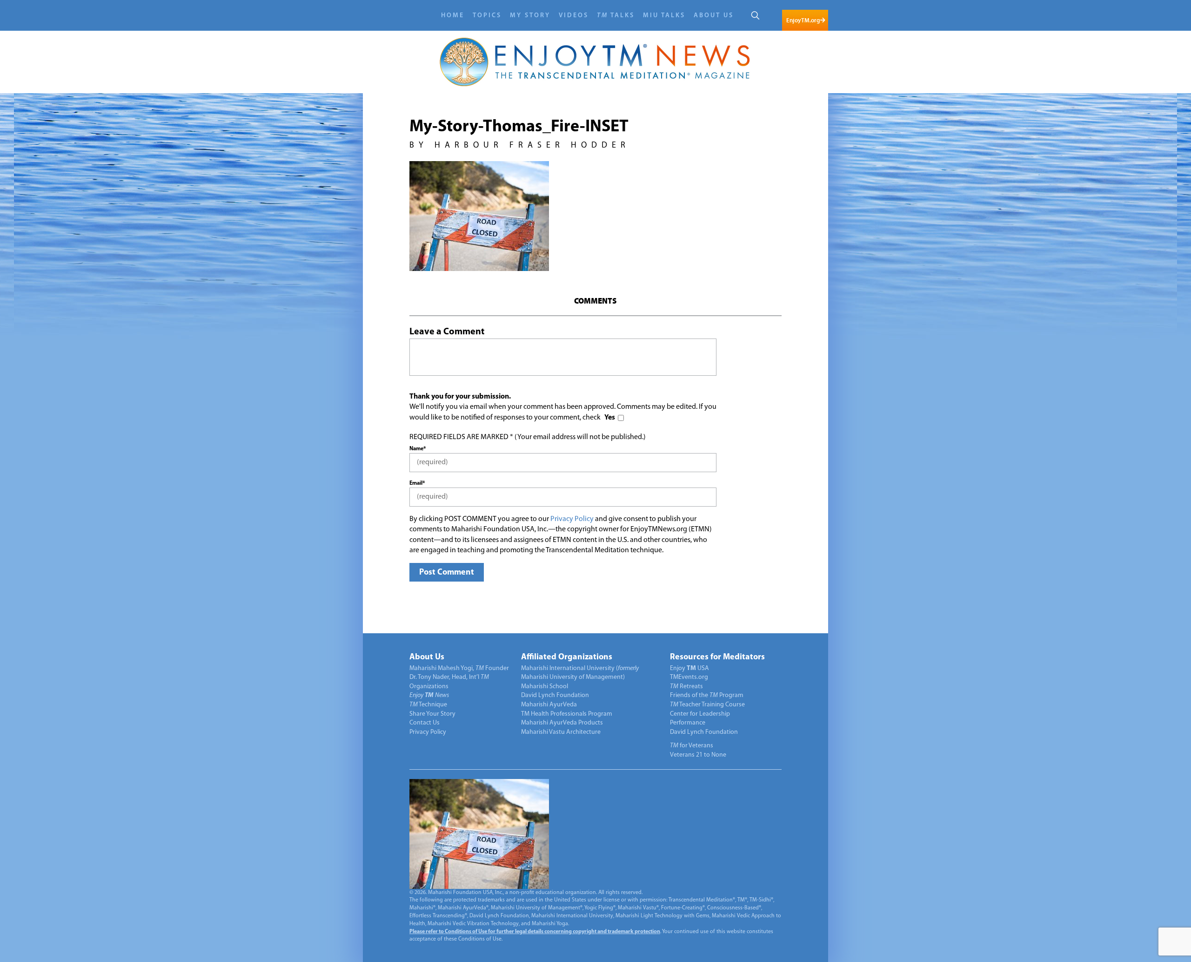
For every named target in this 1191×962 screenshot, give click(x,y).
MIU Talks (664, 15)
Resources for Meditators (717, 657)
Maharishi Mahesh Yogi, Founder (459, 668)
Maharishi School (544, 686)
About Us (714, 15)
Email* (417, 483)
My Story (530, 15)
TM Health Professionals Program (566, 714)
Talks (616, 15)
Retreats (686, 686)
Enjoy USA (689, 668)
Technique (428, 704)
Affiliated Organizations (566, 657)
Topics (487, 15)
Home (452, 15)
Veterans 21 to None (698, 755)
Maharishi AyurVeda (549, 704)
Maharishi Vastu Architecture (561, 732)
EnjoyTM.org (803, 20)
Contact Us (424, 722)
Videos (574, 15)
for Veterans (691, 745)
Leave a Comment (446, 332)
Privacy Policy (572, 519)
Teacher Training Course (707, 704)
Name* (417, 449)
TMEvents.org (689, 677)
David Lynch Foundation (555, 695)
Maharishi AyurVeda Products (562, 722)
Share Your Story (432, 714)
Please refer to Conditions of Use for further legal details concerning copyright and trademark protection (534, 932)
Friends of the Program (706, 695)
